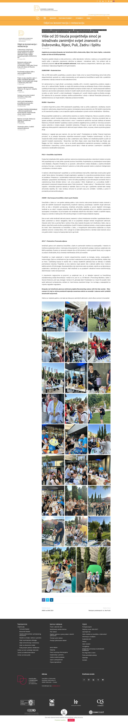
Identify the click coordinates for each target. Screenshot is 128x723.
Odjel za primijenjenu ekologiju (48, 32)
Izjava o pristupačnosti (56, 659)
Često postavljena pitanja (89, 655)
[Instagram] (100, 1)
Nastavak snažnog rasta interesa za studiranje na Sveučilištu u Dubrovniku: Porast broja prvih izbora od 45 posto (27, 64)
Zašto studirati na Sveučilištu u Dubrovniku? (94, 634)
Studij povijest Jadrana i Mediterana (29, 647)
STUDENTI (91, 15)
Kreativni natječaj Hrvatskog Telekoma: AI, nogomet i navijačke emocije (27, 89)
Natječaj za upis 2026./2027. (90, 629)
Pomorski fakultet (73, 32)
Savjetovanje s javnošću (57, 655)
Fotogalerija (85, 646)
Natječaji (52, 650)
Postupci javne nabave (56, 638)
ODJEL (89, 18)
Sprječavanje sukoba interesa (58, 629)
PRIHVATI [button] (71, 720)
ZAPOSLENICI (99, 15)
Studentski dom (86, 639)
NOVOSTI (53, 18)
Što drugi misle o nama (88, 652)
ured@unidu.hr (56, 686)
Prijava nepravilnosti (55, 662)
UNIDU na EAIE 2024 (47, 610)
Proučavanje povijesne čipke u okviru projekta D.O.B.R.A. (26, 72)
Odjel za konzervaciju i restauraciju (64, 22)
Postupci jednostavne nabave (58, 640)
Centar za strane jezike (24, 655)
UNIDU (38, 18)
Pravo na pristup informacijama (59, 652)
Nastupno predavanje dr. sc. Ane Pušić (99, 610)
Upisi (84, 624)
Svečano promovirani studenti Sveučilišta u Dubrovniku (26, 96)
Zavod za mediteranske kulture (26, 652)
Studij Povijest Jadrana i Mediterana (86, 32)
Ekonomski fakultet (46, 30)
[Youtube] (108, 1)
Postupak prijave (87, 627)
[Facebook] (97, 1)
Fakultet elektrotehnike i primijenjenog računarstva (62, 30)
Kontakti (84, 660)
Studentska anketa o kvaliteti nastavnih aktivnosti (26, 127)
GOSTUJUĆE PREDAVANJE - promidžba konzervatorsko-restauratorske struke (26, 103)
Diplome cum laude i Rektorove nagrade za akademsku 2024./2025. (26, 120)
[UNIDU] (64, 8)
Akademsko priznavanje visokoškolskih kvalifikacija (93, 649)
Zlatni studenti (86, 644)
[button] (108, 18)
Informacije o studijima (88, 636)
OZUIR (45, 18)
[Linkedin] (103, 1)
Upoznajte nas (86, 632)
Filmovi (84, 641)
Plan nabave (53, 632)
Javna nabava (56, 624)
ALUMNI (107, 15)
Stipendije (85, 657)
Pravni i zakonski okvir (56, 627)
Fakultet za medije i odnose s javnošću (82, 30)
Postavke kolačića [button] (60, 720)
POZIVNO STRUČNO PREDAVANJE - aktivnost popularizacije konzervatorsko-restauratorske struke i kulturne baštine (27, 112)
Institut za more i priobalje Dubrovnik (28, 650)
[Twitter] (105, 1)
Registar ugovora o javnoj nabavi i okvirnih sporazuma (62, 634)
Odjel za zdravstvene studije (63, 32)
